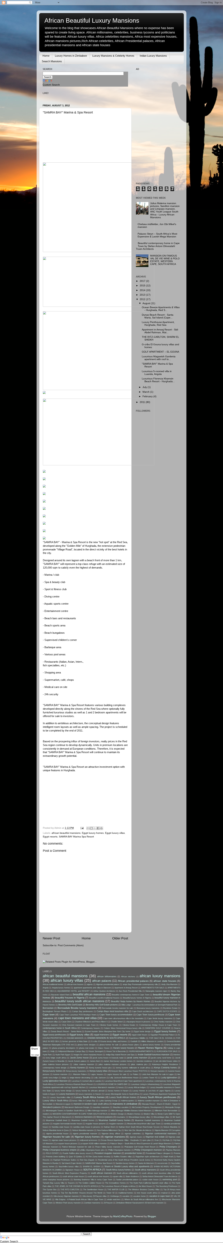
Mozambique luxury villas (139, 1117)
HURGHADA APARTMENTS (141, 1051)
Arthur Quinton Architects (104, 991)
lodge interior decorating (80, 1078)
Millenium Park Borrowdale (166, 1110)
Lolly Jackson (100, 1078)
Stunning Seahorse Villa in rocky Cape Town (93, 1180)
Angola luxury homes (61, 988)
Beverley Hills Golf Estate (70, 1005)
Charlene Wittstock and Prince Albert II (91, 1022)
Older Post (120, 938)
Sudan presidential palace (127, 1180)
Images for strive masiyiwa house (88, 1055)
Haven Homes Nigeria (150, 1048)
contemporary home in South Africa (60, 1028)
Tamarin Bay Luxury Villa (53, 1183)
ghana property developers (63, 1048)
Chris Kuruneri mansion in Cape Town (78, 1025)
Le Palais (134, 1074)
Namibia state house (60, 1127)
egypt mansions (101, 1035)
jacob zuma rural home (161, 1058)
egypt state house (139, 1035)
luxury (121, 1087)
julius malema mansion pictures (112, 1064)
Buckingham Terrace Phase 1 (55, 1011)
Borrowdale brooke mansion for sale (117, 1008)
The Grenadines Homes (115, 1183)
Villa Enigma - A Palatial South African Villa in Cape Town (79, 1199)
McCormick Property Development (147, 1107)
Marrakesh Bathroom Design (77, 1107)
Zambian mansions (92, 1203)
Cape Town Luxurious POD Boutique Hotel (77, 1015)
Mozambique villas (161, 1117)
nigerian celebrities (133, 1134)
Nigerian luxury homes (87, 1136)
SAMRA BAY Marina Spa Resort (76, 836)
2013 (143, 294)
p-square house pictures (66, 1143)
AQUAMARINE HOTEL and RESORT (73, 991)
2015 (143, 285)
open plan (146, 1140)
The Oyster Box (50, 1189)
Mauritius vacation (120, 1107)
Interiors (176, 1055)
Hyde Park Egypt (62, 1055)
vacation (125, 1196)
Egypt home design (142, 1031)
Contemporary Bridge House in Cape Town (158, 1025)
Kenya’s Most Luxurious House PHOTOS (129, 1071)
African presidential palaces (133, 981)
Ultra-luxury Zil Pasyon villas (94, 1196)
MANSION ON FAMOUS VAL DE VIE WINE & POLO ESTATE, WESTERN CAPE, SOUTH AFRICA (165, 260)
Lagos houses (97, 1074)
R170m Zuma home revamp (98, 1157)
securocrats (162, 1163)
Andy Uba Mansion (169, 984)
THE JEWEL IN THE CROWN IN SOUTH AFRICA (76, 1186)
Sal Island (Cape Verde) (72, 1163)
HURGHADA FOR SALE (166, 1051)
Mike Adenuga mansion (97, 1110)
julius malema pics (139, 1064)
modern (46, 1114)
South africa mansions (145, 1170)
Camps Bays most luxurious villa (112, 1011)
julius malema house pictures (56, 1064)
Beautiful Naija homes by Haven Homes (130, 1001)
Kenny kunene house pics (100, 1068)
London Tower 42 (149, 1078)
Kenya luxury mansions (76, 1071)
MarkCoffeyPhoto (122, 1216)
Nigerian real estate (155, 1137)
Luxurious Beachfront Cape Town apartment (123, 1081)
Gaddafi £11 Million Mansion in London (146, 1041)
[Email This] (88, 828)
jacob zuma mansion (137, 1058)
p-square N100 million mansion (94, 1143)
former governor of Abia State (74, 1041)
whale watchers (114, 1199)
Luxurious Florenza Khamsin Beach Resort (74, 1084)
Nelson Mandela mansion (83, 1130)
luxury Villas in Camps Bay (83, 1101)
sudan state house (150, 1180)
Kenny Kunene (77, 1067)
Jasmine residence (144, 1061)
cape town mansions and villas (77, 1018)
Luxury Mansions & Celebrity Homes (113, 55)
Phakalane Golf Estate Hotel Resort (139, 1147)
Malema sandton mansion (149, 1101)
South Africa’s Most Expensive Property (69, 1173)
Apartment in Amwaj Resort (125, 988)
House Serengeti (96, 1051)
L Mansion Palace (79, 1074)
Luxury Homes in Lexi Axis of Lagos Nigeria (151, 1091)
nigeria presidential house (57, 1134)
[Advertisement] (69, 139)
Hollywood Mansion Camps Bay (71, 1051)
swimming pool (169, 1179)
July (145, 387)
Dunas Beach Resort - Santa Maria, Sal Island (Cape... (157, 316)
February (148, 396)
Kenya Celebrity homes (165, 1067)
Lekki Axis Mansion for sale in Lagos (158, 1074)
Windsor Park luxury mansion (68, 1203)
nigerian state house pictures (64, 1140)
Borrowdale (48, 1008)
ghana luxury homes (151, 1045)
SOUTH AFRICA (92, 1169)
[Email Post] (81, 828)
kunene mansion (60, 1074)
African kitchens (128, 976)
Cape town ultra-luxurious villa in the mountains (123, 1018)
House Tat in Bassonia (115, 1051)
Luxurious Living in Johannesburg (145, 1084)
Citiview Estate (128, 1025)
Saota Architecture (146, 1163)
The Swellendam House (93, 1189)
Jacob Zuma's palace (77, 1061)
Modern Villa (149, 1114)
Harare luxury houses (123, 1048)
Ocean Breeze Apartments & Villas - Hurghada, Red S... (161, 308)
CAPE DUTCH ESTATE (167, 1011)
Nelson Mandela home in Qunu (56, 1130)
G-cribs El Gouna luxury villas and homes (109, 1041)
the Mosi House (145, 1186)
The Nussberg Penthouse (166, 1186)
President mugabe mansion (107, 1153)
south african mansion (101, 1173)
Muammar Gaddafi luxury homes (114, 1120)
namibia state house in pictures (86, 1127)
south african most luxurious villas (156, 1173)
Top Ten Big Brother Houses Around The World (81, 1193)
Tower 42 (110, 1193)
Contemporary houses (90, 1028)
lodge (64, 1078)
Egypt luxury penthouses (54, 1035)
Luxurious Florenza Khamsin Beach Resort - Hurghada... (158, 380)
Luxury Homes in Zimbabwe (71, 55)
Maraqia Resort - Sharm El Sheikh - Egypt (159, 1104)
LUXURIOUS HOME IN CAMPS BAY (111, 1084)
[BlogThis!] (91, 828)
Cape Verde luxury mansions (159, 1018)
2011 (143, 402)
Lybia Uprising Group (108, 1101)
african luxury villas (67, 980)
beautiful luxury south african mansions (79, 1001)
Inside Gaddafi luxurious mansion (154, 1054)
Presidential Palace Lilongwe (158, 1153)
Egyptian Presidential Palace (163, 1035)
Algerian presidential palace (107, 984)
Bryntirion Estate (170, 1008)
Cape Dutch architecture (142, 1011)
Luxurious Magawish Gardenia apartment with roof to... (158, 358)
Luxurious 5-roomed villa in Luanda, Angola (157, 372)
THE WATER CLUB (115, 1189)
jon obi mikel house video (166, 1061)
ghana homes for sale (108, 1045)
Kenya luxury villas (98, 1071)
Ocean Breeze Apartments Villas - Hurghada (120, 1140)
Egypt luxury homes (93, 833)
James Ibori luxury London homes (118, 1061)
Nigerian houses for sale (56, 1136)
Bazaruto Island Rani (60, 995)
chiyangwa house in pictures (138, 1022)
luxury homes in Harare (118, 1091)
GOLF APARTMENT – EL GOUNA (160, 351)
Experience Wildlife (137, 1038)
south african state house (73, 1176)
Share (34, 1048)
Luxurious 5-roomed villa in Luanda (86, 1081)
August (147, 303)
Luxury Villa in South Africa (55, 1100)
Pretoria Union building (55, 1157)
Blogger (152, 1216)
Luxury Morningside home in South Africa (122, 1094)
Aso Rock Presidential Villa (130, 991)
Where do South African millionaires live (141, 1199)
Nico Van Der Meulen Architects (137, 1130)
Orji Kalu (166, 1140)
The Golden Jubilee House (89, 1183)
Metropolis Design (172, 1107)
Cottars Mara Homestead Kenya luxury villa (122, 1028)
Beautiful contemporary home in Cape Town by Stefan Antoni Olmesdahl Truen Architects (158, 246)
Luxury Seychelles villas (60, 1097)
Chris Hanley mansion (163, 1022)
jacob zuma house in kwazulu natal (108, 1058)
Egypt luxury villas (115, 833)
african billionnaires (106, 976)
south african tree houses (98, 1176)
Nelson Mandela (170, 1127)
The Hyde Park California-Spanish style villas (148, 1183)
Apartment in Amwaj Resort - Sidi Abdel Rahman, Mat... (160, 331)
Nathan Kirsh (109, 1127)
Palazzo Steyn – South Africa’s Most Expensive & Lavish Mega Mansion (157, 235)
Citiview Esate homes (108, 1025)
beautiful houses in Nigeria (69, 997)
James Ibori (95, 1061)
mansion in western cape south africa (91, 1104)
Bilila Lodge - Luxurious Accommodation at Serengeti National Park (149, 1005)
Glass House (103, 1048)
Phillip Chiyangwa (168, 1147)
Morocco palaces (105, 1117)
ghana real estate (86, 1048)
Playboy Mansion (173, 1150)
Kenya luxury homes (52, 1071)
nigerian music (136, 1137)
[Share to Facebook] (98, 828)
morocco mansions (84, 1117)
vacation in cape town (159, 1196)
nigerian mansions (115, 1136)
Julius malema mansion (83, 1064)
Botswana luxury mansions (148, 1008)
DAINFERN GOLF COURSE (157, 1028)
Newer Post (51, 938)
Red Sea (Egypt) (87, 1160)
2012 (143, 299)
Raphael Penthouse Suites (64, 1160)
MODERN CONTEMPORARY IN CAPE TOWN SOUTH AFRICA (80, 1114)
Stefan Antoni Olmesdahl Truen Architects (159, 1176)
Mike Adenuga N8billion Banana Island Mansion (131, 1110)
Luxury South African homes (122, 1097)
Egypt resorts (50, 836)
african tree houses (75, 984)
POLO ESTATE (52, 1153)
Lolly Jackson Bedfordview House (124, 1078)
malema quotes (127, 1101)
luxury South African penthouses (158, 1097)
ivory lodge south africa (56, 1058)
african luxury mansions (160, 976)
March (146, 392)
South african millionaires (127, 1173)
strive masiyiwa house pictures (56, 1180)
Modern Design (117, 1114)
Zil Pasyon (108, 1203)
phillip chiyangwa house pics (92, 1150)
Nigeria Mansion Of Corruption (167, 1130)
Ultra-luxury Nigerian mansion (66, 1196)
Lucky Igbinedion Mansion (55, 1081)
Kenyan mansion (158, 1071)
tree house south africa (147, 1193)
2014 (143, 290)
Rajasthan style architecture (148, 1157)
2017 (143, 281)
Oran (156, 1140)
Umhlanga (114, 1196)
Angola (45, 988)
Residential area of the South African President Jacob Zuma (124, 1160)
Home (46, 55)
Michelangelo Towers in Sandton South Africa (65, 1110)
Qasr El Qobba (75, 1157)
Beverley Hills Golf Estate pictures (102, 1005)
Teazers (71, 1183)
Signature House (72, 1170)
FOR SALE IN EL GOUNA (160, 1038)
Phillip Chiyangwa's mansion (148, 1150)
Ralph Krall (168, 1157)
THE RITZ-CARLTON (69, 1189)
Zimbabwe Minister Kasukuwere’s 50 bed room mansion (139, 1203)
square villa (117, 1176)
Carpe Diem (66, 1022)
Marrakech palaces (52, 1107)
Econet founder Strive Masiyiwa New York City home (107, 1031)
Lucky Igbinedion (169, 1077)
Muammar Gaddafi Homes (82, 1120)
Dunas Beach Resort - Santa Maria (66, 1031)
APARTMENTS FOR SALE (152, 988)
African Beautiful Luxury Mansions (91, 20)
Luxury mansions (67, 1094)
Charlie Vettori (117, 1022)
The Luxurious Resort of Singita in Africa (118, 1186)
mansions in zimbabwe (124, 1104)
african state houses (164, 981)
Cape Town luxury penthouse (150, 1014)
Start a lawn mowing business (17, 1230)
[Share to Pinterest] (101, 828)
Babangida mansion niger (156, 991)
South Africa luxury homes (118, 1170)
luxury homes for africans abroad (90, 1091)
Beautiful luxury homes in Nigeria (137, 998)
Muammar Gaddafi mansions (147, 1120)
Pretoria (177, 1153)
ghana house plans (130, 1045)
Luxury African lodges (136, 1087)
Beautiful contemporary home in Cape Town (130, 995)
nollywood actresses (88, 1140)
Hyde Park (47, 1055)
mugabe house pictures (95, 1124)
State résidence (132, 1176)
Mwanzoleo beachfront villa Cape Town (143, 1124)
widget (36, 1055)
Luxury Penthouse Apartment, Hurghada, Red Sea (158, 323)
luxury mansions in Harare (90, 1094)
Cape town (49, 1014)
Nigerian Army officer (111, 1134)
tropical (164, 1193)
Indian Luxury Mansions (153, 55)
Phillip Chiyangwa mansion (119, 1150)
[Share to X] (95, 828)
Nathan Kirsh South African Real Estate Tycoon (139, 1127)
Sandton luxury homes (125, 1163)
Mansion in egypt (63, 1104)
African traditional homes (53, 984)
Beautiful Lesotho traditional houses (104, 998)
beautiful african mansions (89, 994)
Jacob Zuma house (79, 1058)
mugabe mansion (116, 1124)
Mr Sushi (176, 1117)
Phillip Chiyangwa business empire (59, 1150)
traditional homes (125, 1193)
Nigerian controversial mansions (161, 1133)
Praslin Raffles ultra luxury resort (77, 1153)
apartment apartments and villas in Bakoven (92, 988)
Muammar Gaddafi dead (56, 1120)
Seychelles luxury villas (69, 1166)
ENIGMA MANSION (75, 1038)
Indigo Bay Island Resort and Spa (120, 1055)
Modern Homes (133, 1114)
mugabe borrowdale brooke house (67, 1124)
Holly (52, 1051)
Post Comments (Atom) (71, 945)
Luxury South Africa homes (89, 1097)
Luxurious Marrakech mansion (102, 1087)
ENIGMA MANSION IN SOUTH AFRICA (106, 1038)
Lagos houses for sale (116, 1074)
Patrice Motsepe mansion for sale (76, 1147)
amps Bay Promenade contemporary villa (140, 984)
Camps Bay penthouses (82, 1011)
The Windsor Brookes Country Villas (143, 1189)
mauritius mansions (101, 1107)
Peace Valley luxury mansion (107, 1147)
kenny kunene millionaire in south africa (133, 1068)
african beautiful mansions (66, 833)
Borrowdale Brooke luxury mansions (77, 1008)
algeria (90, 984)
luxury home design (63, 1091)
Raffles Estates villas (123, 1157)
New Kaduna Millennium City (109, 1130)
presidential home (133, 1153)
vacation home (139, 1196)
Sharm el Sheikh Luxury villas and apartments (126, 1166)
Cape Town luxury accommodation (116, 1014)
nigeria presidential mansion (85, 1134)
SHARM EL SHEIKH (91, 1166)
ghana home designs (86, 1045)
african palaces (101, 980)
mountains (120, 1117)
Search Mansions (52, 61)
